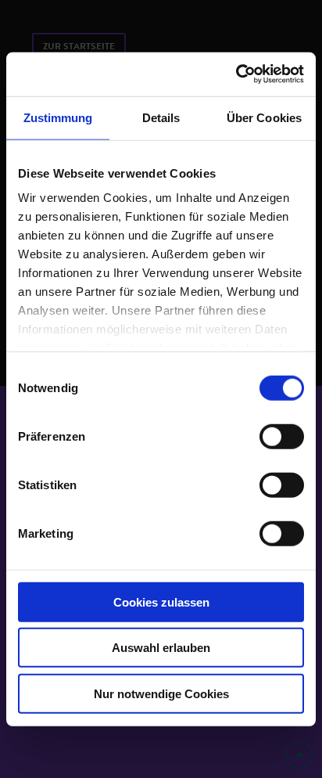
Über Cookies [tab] (264, 117)
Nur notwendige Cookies (161, 693)
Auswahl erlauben (161, 647)
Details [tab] (161, 117)
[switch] (281, 435)
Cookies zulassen (161, 601)
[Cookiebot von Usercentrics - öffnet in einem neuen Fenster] (235, 74)
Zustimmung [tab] (58, 117)
